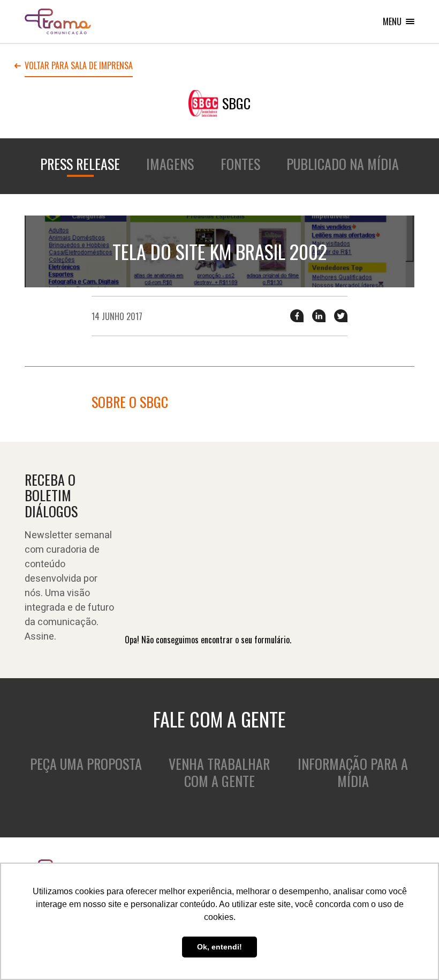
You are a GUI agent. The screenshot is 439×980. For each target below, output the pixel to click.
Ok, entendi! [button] (219, 946)
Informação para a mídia (353, 772)
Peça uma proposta (86, 763)
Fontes (240, 163)
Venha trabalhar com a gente (219, 772)
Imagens (170, 163)
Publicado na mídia (342, 163)
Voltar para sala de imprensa (79, 66)
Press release (80, 163)
